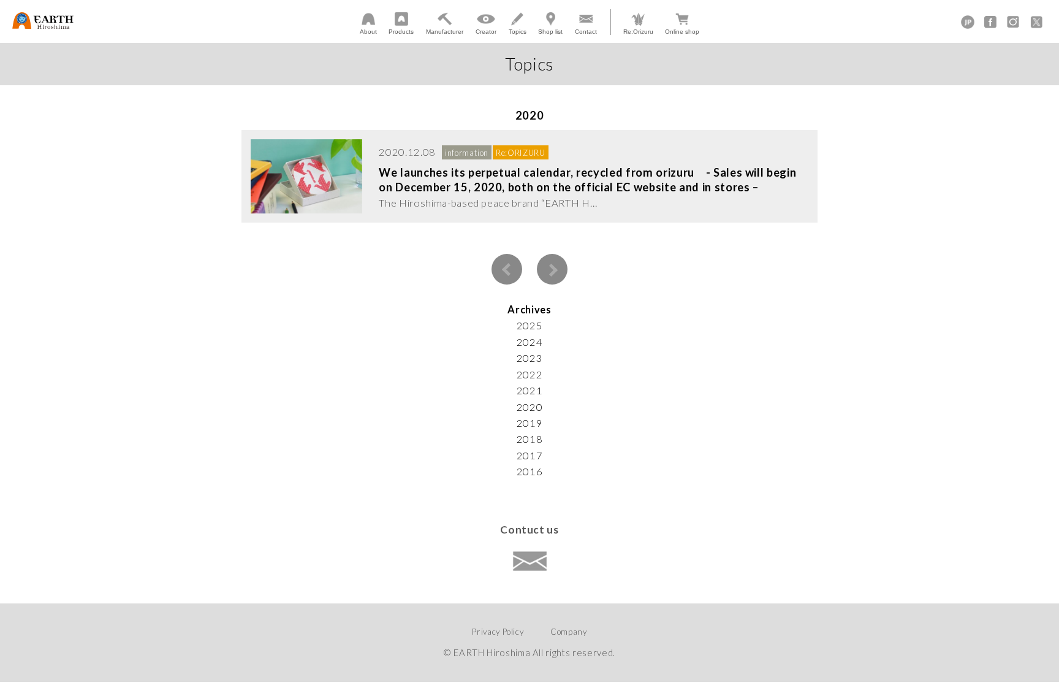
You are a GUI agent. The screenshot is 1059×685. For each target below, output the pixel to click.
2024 (530, 342)
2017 (530, 456)
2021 (530, 391)
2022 (530, 375)
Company (568, 632)
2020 (530, 407)
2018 (530, 439)
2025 (530, 326)
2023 (530, 358)
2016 (530, 471)
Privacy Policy (497, 632)
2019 (530, 423)
